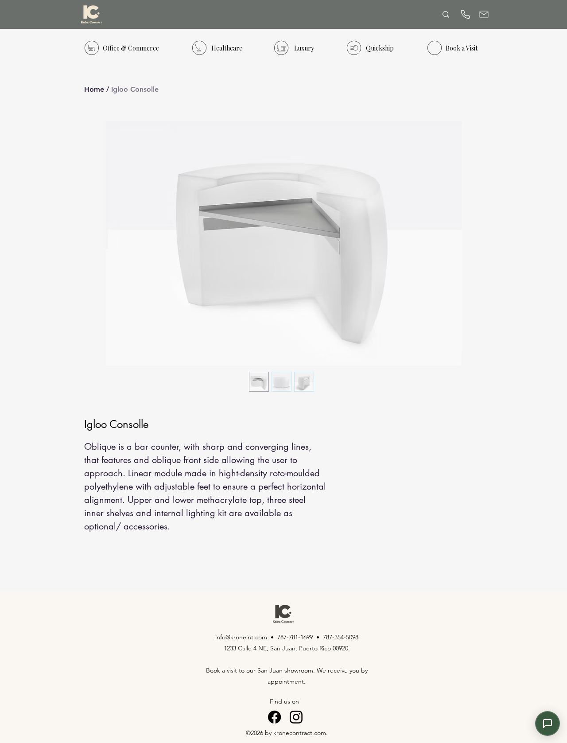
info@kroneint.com (241, 637)
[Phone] (465, 14)
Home (94, 89)
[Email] (484, 14)
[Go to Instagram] (296, 717)
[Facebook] (274, 717)
